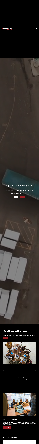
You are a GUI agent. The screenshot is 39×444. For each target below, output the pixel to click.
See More (16, 196)
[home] (7, 29)
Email (21, 442)
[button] (36, 29)
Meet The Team (19, 384)
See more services (7, 427)
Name (5, 442)
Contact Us (22, 196)
